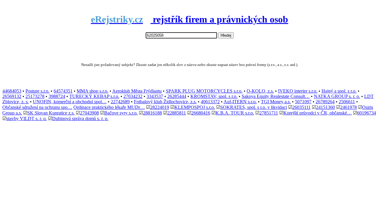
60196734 (366, 112)
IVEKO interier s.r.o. (297, 90)
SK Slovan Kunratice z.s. (51, 112)
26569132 (11, 96)
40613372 (210, 101)
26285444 (176, 96)
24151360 (325, 107)
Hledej (226, 35)
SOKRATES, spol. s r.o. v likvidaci (253, 107)
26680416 (200, 112)
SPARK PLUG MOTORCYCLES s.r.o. (204, 90)
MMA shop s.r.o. (92, 90)
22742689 (120, 101)
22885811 (176, 112)
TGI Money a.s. (276, 101)
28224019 (159, 107)
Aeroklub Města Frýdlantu (137, 90)
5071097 (303, 101)
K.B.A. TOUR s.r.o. (235, 112)
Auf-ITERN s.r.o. (240, 101)
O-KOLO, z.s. (260, 90)
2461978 (348, 107)
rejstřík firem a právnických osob (189, 19)
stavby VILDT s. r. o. (27, 118)
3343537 (155, 96)
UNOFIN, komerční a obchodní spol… (70, 101)
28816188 (152, 112)
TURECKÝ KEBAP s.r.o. (94, 96)
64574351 (63, 90)
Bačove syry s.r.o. (121, 112)
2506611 (347, 101)
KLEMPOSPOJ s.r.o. (194, 107)
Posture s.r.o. (37, 90)
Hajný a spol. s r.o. (339, 90)
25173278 (34, 96)
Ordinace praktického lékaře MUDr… (109, 107)
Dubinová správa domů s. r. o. (80, 118)
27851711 (268, 112)
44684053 (11, 90)
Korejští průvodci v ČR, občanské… (317, 112)
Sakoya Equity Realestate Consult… (276, 96)
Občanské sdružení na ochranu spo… (37, 107)
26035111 (301, 107)
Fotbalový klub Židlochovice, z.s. (165, 101)
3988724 (57, 96)
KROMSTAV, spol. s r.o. (213, 96)
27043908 (89, 112)
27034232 (132, 96)
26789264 (325, 101)
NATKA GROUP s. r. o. (337, 96)
